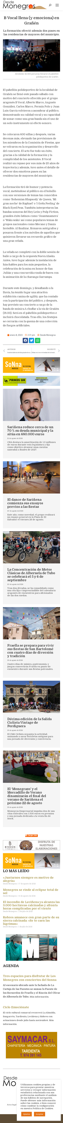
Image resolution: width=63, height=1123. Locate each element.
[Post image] (31, 405)
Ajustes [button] (26, 1114)
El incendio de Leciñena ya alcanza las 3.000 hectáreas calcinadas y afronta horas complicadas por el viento (31, 905)
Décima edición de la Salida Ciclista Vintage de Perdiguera (29, 722)
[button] (25, 340)
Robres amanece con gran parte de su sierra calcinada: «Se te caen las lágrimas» (31, 921)
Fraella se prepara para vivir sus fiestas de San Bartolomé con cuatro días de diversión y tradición (30, 651)
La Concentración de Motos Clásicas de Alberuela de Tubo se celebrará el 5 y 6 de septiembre (31, 575)
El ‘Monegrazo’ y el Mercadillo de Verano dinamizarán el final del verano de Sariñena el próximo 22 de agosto (26, 796)
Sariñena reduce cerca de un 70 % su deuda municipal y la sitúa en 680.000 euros (30, 430)
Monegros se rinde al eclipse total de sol (30, 891)
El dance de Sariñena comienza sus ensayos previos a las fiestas (25, 503)
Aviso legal (11, 1105)
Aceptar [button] (39, 1114)
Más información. (40, 996)
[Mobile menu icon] (57, 5)
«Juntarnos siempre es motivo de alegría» (28, 879)
